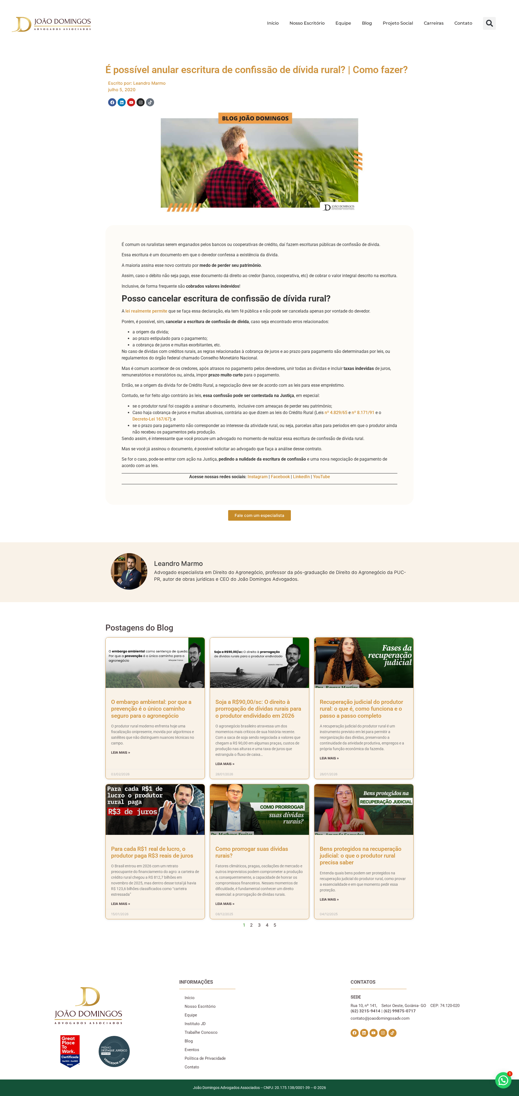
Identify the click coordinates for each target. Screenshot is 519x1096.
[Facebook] (112, 102)
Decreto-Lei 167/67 (151, 419)
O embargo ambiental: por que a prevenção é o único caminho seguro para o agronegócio (151, 709)
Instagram (258, 476)
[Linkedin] (122, 102)
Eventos (192, 1049)
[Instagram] (141, 102)
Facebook (280, 476)
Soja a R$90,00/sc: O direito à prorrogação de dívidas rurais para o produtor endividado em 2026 (258, 709)
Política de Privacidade (205, 1058)
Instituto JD (195, 1023)
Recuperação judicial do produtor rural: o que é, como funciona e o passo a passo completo (361, 709)
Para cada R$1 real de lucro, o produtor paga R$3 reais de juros (152, 852)
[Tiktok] (150, 102)
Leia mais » (120, 752)
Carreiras (434, 23)
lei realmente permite (146, 311)
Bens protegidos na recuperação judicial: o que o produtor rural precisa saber (360, 856)
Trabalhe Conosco (201, 1032)
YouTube (321, 476)
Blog (367, 23)
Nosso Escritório (307, 23)
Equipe (343, 23)
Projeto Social (398, 23)
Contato (463, 23)
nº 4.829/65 (336, 412)
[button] (489, 23)
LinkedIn (301, 476)
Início (273, 23)
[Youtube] (131, 102)
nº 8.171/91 (363, 412)
